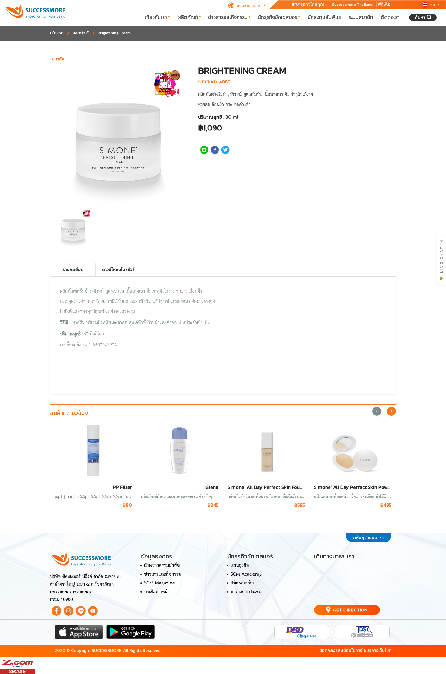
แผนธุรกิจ (240, 565)
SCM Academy (246, 574)
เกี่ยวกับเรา (156, 17)
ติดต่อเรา (390, 17)
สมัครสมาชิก (242, 583)
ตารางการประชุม (246, 592)
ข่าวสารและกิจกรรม (228, 17)
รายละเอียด (73, 269)
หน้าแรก (56, 33)
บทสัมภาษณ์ (155, 592)
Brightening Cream (114, 33)
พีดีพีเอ (384, 4)
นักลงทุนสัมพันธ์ (324, 17)
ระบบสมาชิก (361, 17)
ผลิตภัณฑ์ (187, 17)
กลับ (60, 59)
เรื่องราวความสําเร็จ (162, 565)
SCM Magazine (159, 583)
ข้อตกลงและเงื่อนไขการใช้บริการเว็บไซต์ (355, 650)
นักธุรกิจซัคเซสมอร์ (277, 17)
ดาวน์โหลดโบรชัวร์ (118, 269)
